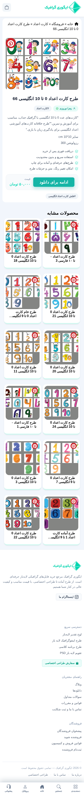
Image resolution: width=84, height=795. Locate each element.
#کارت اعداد (42, 108)
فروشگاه (58, 24)
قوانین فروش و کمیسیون (67, 743)
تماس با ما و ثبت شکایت (67, 709)
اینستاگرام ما (66, 596)
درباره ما (77, 774)
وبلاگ (78, 684)
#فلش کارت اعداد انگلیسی (62, 196)
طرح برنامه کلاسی (70, 646)
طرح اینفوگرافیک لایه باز (67, 640)
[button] (42, 64)
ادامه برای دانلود (54, 182)
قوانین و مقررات (71, 703)
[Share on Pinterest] (74, 225)
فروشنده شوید (73, 737)
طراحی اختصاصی (38, 774)
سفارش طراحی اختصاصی (60, 663)
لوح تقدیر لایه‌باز (72, 634)
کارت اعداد (40, 24)
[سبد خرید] (6, 7)
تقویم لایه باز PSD (71, 653)
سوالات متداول (73, 696)
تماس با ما (60, 774)
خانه (70, 24)
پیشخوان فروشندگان (69, 731)
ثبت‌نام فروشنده (72, 749)
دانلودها (77, 690)
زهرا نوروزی (66, 108)
